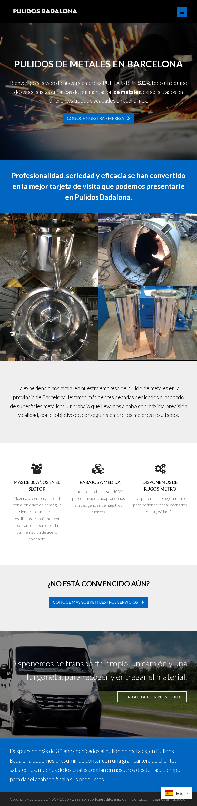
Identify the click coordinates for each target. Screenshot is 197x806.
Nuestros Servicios (110, 799)
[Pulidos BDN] (46, 10)
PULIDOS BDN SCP (43, 799)
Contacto (139, 799)
